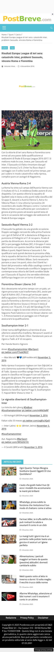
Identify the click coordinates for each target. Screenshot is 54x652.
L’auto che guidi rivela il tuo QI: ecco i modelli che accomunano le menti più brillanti (35, 488)
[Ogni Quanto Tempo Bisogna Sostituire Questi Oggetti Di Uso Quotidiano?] (9, 471)
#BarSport (33, 349)
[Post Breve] (27, 18)
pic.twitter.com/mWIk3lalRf (35, 410)
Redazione (11, 617)
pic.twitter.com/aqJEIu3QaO (36, 420)
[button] (51, 27)
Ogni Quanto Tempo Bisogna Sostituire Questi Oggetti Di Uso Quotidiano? (35, 471)
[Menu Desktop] (4, 28)
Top (12, 48)
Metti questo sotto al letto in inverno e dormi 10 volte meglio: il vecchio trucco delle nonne (35, 579)
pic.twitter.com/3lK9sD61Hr (15, 442)
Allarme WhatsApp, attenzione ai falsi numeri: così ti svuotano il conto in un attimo (36, 596)
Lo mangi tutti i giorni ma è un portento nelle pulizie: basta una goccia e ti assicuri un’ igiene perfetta (36, 541)
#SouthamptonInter (18, 349)
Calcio (4, 48)
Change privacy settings (43, 650)
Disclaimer (43, 617)
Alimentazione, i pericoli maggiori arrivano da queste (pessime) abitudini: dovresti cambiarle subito (34, 561)
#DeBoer (28, 407)
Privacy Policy (27, 617)
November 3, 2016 (39, 415)
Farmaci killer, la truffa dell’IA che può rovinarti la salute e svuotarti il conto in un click (36, 522)
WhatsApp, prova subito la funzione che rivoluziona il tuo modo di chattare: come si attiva (35, 505)
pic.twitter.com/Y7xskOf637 (15, 352)
